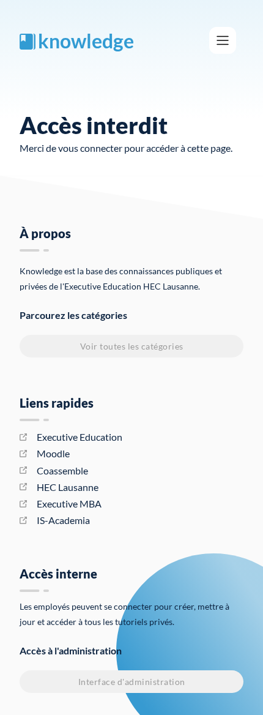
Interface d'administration (131, 681)
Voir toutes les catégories (131, 346)
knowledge (86, 41)
